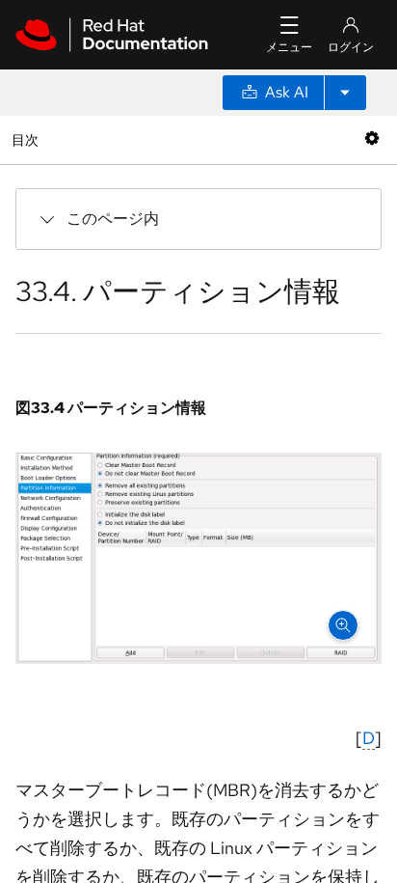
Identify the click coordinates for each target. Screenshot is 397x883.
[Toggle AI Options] (345, 92)
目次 (27, 139)
